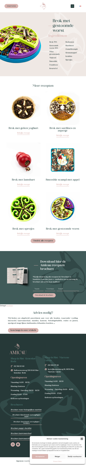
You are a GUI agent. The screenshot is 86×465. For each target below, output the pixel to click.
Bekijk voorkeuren (74, 456)
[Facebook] (18, 444)
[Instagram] (13, 444)
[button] (82, 439)
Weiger (57, 456)
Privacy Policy (57, 461)
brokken (9, 306)
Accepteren (40, 456)
